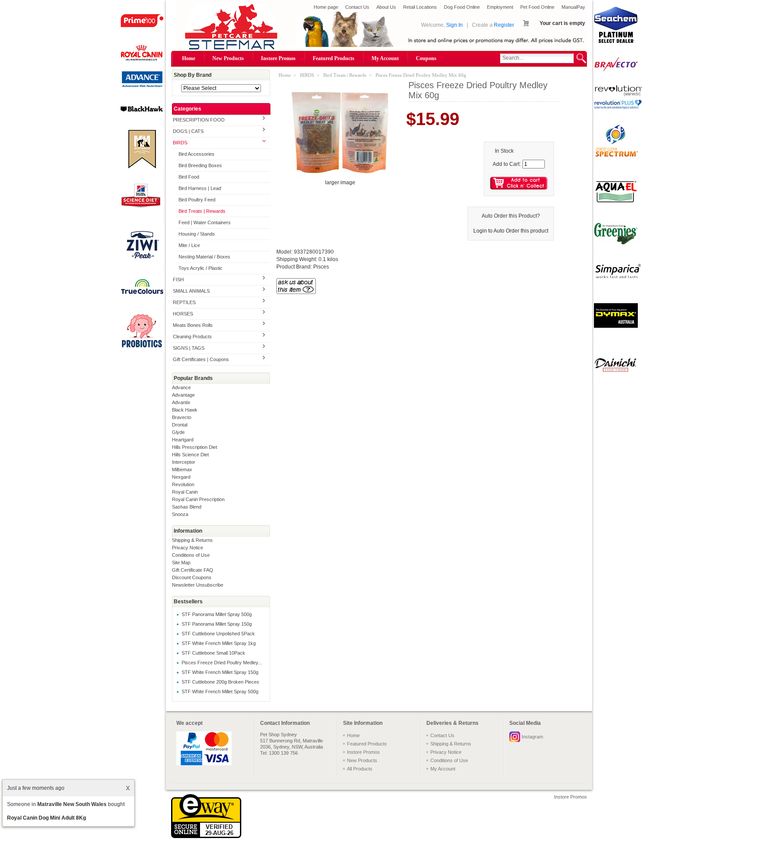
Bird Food (189, 176)
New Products (228, 58)
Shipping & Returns (192, 540)
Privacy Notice (187, 547)
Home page (326, 7)
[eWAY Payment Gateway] (206, 836)
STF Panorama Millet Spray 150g (217, 624)
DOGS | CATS (188, 131)
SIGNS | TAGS (188, 348)
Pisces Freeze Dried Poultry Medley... (222, 662)
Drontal (179, 424)
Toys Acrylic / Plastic (200, 268)
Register (504, 25)
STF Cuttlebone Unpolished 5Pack (218, 633)
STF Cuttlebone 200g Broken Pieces (220, 681)
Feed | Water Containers (205, 222)
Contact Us (357, 7)
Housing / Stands (197, 233)
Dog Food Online (462, 7)
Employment (500, 7)
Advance (181, 387)
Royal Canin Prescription (198, 499)
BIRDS (180, 142)
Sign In (454, 25)
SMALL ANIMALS (191, 291)
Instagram (532, 736)
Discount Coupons (191, 577)
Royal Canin (185, 491)
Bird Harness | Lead (200, 188)
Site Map (181, 562)
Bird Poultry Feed (197, 199)
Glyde (178, 432)
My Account (385, 58)
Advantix (181, 402)
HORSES (183, 313)
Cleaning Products (192, 336)
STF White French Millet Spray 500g (220, 691)
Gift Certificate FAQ (192, 570)
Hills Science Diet (190, 454)
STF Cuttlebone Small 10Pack (213, 653)
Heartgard (182, 439)
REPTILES (184, 302)
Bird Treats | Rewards (202, 211)
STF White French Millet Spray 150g (220, 672)
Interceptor (183, 462)
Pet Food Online (537, 7)
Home (188, 58)
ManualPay (573, 7)
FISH (178, 279)
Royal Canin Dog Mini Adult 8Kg (46, 818)
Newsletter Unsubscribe (197, 585)
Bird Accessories (197, 154)
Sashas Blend (186, 506)
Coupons (426, 58)
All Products (359, 768)
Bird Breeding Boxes (200, 165)
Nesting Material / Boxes (204, 256)
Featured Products (333, 58)
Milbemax (182, 469)
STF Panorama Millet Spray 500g (217, 614)
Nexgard (181, 477)
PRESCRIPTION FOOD (199, 119)
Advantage (183, 395)
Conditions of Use (191, 555)
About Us (386, 7)
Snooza (180, 514)
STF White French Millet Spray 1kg (219, 643)
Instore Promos (278, 58)
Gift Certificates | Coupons (201, 359)
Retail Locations (420, 7)
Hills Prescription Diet (194, 447)
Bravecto (181, 417)
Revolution (183, 484)
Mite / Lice (189, 245)
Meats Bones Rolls (193, 325)
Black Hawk (184, 409)
